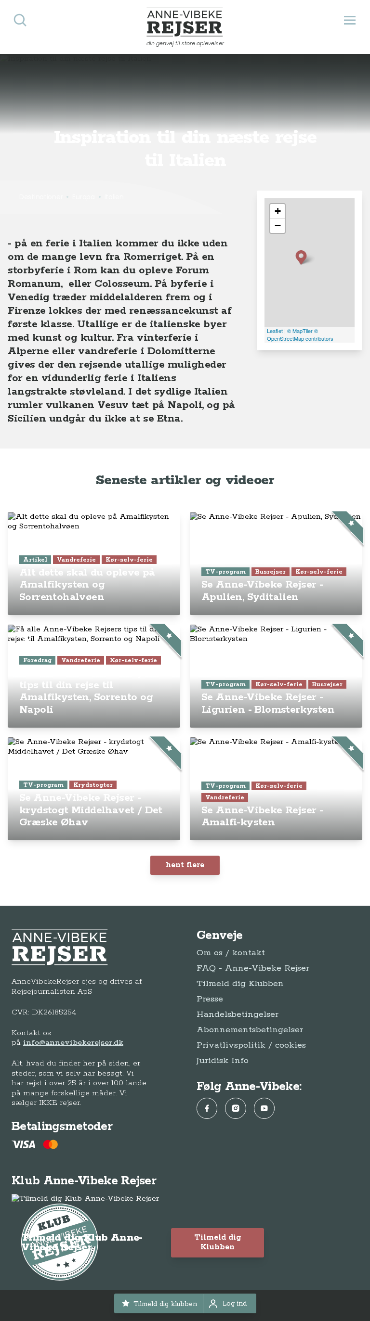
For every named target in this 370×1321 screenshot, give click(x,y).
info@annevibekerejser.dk (73, 1043)
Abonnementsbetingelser (250, 1030)
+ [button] (278, 211)
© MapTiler (300, 330)
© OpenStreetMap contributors (300, 335)
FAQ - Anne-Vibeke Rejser (253, 968)
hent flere (185, 865)
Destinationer (41, 197)
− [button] (278, 225)
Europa (83, 197)
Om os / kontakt (231, 953)
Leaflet (275, 330)
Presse (210, 999)
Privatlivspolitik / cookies (251, 1045)
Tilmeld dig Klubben (240, 983)
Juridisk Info (223, 1060)
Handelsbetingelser (237, 1014)
